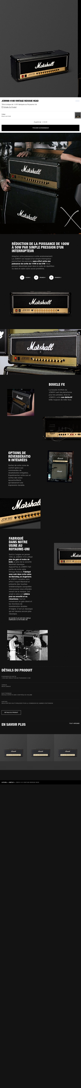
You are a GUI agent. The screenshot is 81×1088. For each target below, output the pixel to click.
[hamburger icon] (76, 9)
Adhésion (49, 4)
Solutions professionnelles (36, 4)
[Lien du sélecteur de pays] (76, 4)
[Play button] (40, 352)
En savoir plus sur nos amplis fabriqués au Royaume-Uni (20, 618)
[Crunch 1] (36, 277)
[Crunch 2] (51, 277)
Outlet (71, 4)
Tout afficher (74, 723)
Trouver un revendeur (60, 4)
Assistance (60, 9)
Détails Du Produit (10, 107)
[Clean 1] (22, 277)
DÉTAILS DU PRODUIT (11, 712)
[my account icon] (69, 9)
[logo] (8, 8)
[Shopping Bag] (72, 9)
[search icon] (66, 9)
